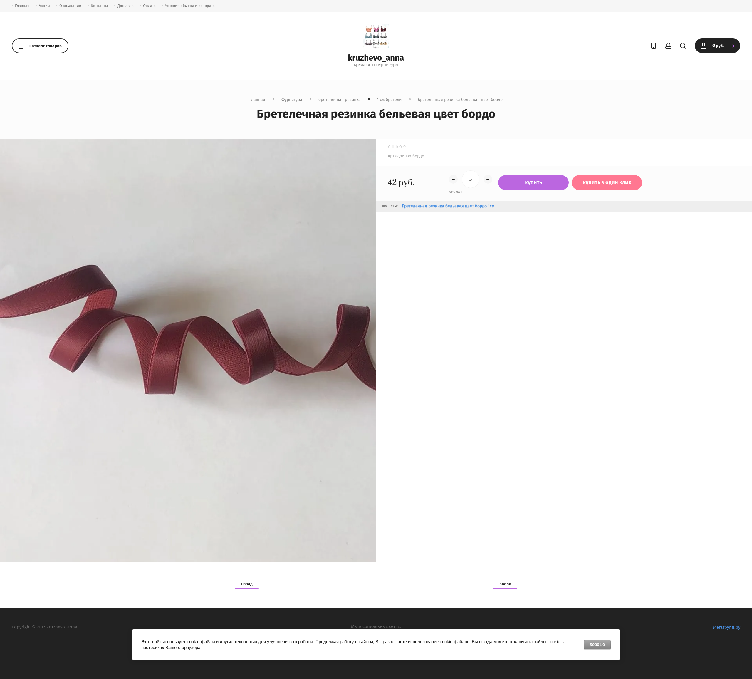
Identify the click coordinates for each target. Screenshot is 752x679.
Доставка (126, 6)
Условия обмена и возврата (190, 6)
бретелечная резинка (339, 99)
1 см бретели (389, 99)
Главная (22, 6)
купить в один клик (607, 182)
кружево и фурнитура (376, 65)
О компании (70, 6)
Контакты (99, 6)
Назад (247, 583)
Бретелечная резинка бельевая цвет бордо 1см (448, 206)
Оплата (149, 6)
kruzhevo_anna (376, 58)
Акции (44, 6)
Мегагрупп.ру (726, 627)
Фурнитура (291, 99)
